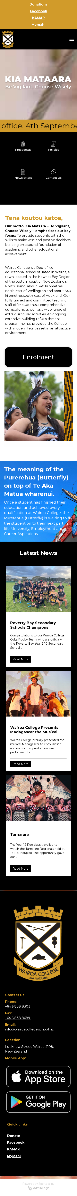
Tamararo (19, 834)
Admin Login (40, 1188)
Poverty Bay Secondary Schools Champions (33, 625)
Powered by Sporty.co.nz (38, 1183)
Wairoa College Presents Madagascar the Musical (34, 729)
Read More (20, 659)
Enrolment (38, 357)
